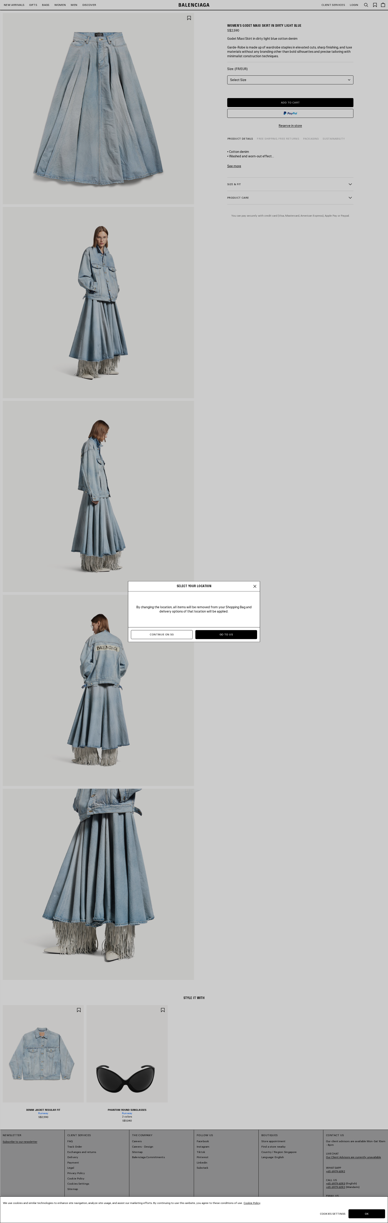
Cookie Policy (252, 1203)
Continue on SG (162, 634)
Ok (367, 1213)
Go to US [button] (226, 634)
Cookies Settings (332, 1213)
